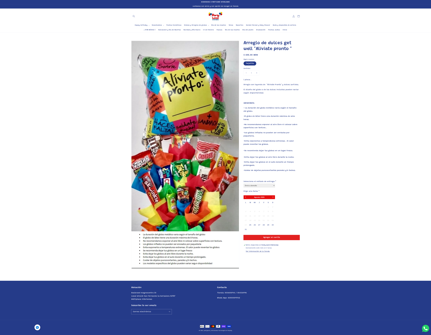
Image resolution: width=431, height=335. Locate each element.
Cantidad (247, 68)
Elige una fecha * (251, 191)
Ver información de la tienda (258, 251)
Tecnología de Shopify (225, 330)
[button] (133, 16)
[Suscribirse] (169, 311)
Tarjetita (250, 63)
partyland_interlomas (211, 330)
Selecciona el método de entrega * (260, 181)
